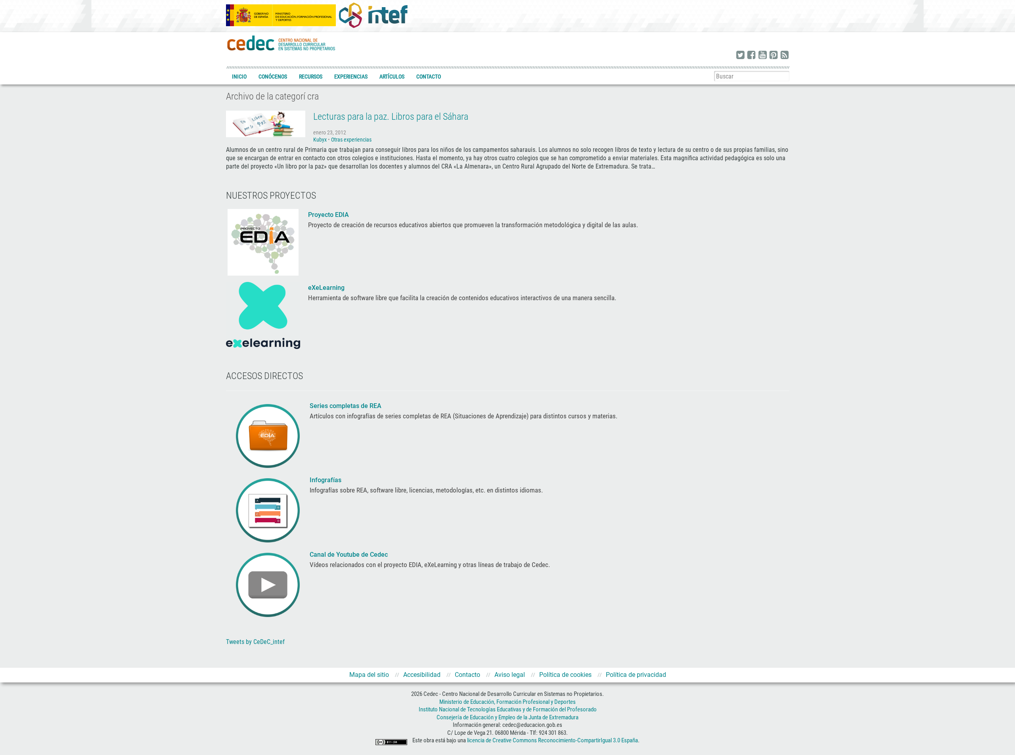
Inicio (239, 76)
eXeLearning (326, 287)
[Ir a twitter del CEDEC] (740, 55)
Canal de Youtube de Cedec (349, 554)
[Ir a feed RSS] (784, 55)
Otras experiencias (351, 139)
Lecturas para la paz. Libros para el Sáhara (390, 116)
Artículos (391, 76)
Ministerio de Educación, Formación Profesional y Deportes (507, 701)
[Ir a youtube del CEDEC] (762, 55)
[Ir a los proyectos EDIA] (263, 241)
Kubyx (320, 139)
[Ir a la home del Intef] (373, 15)
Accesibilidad (421, 674)
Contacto (428, 76)
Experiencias (351, 76)
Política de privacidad (636, 674)
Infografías (326, 480)
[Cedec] (281, 42)
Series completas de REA (346, 406)
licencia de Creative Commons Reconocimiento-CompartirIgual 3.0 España (552, 740)
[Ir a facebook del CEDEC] (751, 55)
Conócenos (273, 76)
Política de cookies (565, 674)
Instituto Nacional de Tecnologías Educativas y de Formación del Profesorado (508, 709)
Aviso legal (509, 674)
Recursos (310, 76)
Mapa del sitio (369, 674)
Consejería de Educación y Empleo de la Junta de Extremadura (507, 717)
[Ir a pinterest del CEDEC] (773, 55)
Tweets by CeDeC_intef (255, 642)
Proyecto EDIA (328, 214)
